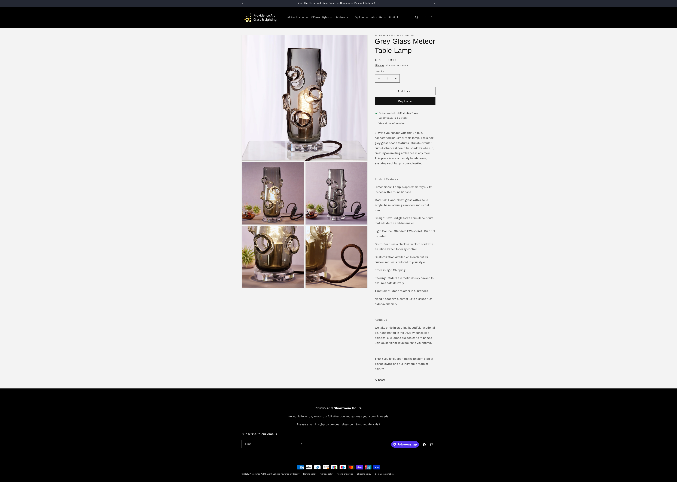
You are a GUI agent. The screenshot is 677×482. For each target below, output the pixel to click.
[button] (297, 17)
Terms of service (345, 474)
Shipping (379, 65)
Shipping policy (364, 474)
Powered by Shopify (290, 474)
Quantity (379, 71)
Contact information (384, 474)
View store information (392, 123)
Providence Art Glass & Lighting (264, 474)
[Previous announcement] (243, 3)
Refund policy (309, 474)
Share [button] (381, 380)
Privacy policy (327, 474)
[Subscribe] (301, 444)
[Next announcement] (434, 3)
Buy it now (405, 101)
